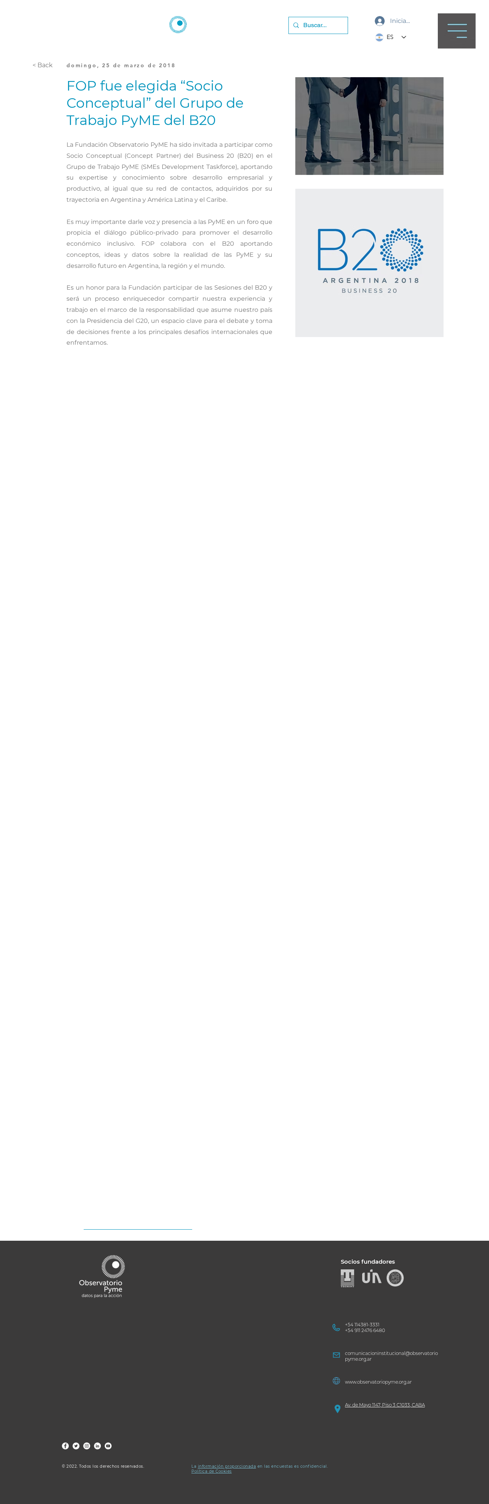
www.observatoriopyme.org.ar (378, 1382)
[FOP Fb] (65, 1445)
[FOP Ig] (86, 1445)
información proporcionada (227, 1466)
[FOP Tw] (76, 1445)
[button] (457, 31)
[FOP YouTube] (108, 1445)
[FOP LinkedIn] (97, 1445)
